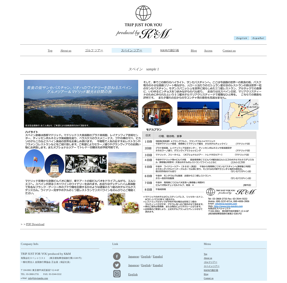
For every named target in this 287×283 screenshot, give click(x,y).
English (146, 256)
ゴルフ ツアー (94, 50)
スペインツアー (212, 266)
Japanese (133, 256)
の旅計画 (169, 50)
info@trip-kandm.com (38, 278)
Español (158, 256)
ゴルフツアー (210, 262)
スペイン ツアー (131, 50)
